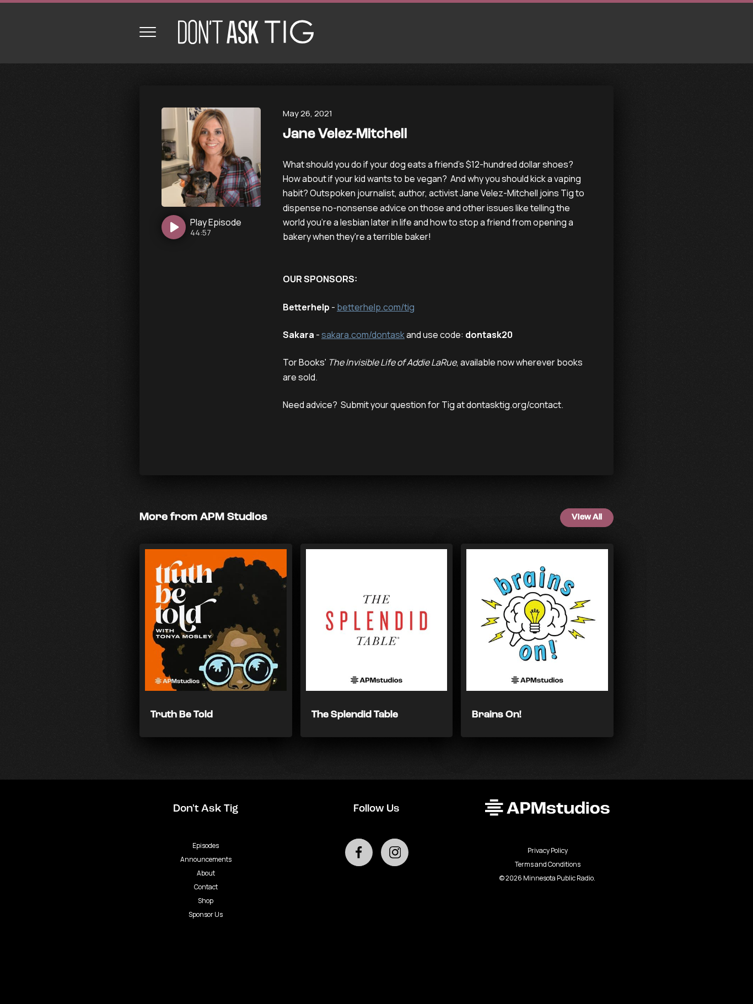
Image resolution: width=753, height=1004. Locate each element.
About (206, 873)
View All (587, 517)
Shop (205, 900)
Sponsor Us (206, 914)
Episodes (205, 845)
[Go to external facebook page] (359, 852)
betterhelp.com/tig (376, 307)
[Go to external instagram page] (394, 852)
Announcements (206, 859)
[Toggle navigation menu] (147, 32)
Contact (206, 887)
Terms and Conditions (547, 864)
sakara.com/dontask (363, 335)
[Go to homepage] (240, 32)
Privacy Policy (548, 850)
